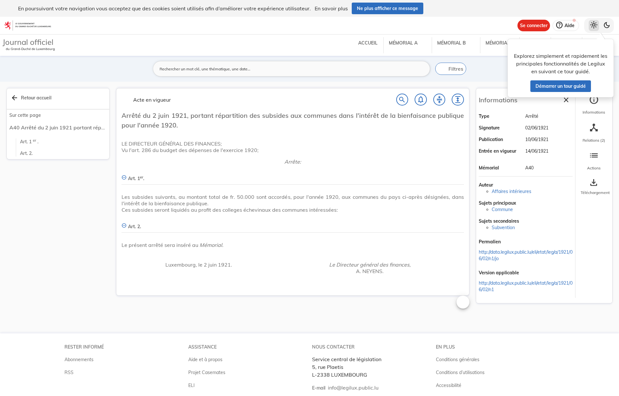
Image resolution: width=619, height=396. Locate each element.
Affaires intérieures (511, 191)
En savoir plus (331, 8)
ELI (191, 385)
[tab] (594, 105)
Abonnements (78, 359)
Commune (502, 209)
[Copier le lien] (509, 242)
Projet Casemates (206, 372)
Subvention (503, 227)
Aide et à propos (205, 359)
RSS (69, 372)
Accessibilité (448, 385)
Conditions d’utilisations (460, 372)
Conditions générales (457, 359)
